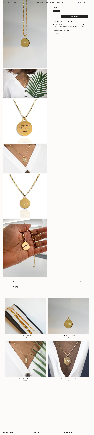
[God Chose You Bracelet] (25, 316)
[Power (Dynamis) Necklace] (25, 359)
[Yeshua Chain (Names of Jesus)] (68, 359)
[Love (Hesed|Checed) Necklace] (68, 316)
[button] (46, 2)
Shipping (15, 287)
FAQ (14, 282)
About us (15, 292)
